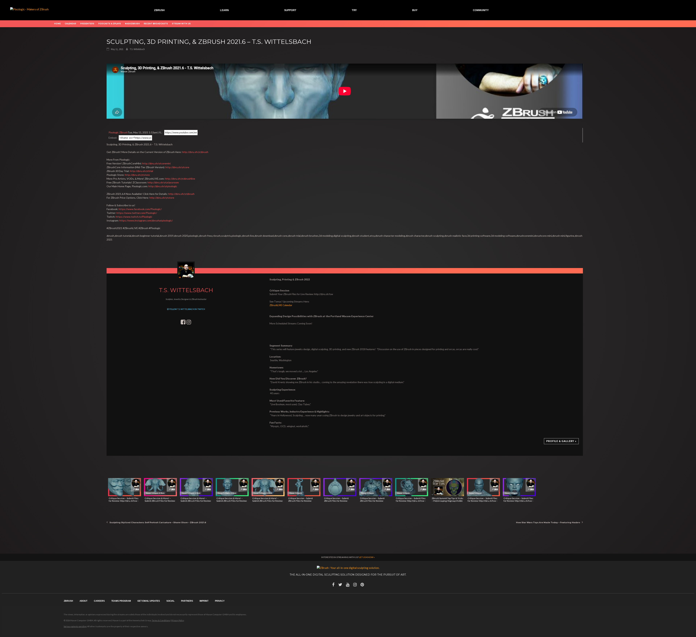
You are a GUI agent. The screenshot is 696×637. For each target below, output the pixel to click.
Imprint (204, 601)
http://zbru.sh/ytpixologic (162, 186)
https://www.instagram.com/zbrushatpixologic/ (146, 220)
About (83, 601)
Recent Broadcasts (156, 23)
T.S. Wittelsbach (137, 49)
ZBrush (159, 10)
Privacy (220, 601)
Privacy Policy (177, 620)
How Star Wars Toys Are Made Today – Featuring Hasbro (548, 522)
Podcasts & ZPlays (109, 23)
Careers (99, 601)
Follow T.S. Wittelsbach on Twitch (187, 309)
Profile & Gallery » (561, 441)
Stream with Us (181, 23)
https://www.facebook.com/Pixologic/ (140, 209)
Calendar (70, 23)
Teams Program (121, 601)
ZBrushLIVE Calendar (281, 305)
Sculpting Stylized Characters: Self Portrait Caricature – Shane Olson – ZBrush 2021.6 (157, 522)
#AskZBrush (132, 23)
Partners (187, 601)
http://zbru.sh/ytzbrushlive (180, 178)
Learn (224, 10)
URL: (160, 132)
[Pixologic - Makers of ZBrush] (29, 9)
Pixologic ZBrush (118, 132)
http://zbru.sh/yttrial (141, 171)
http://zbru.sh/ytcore (177, 167)
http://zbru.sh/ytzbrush (195, 151)
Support (290, 10)
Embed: (113, 137)
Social (170, 601)
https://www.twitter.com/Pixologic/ (137, 212)
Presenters (87, 23)
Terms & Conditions (161, 620)
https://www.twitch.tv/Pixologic (134, 216)
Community (481, 10)
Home (57, 23)
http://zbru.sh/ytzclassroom (163, 182)
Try (354, 10)
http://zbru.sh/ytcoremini (156, 163)
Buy (414, 10)
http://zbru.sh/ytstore (137, 174)
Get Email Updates (148, 601)
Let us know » (367, 557)
